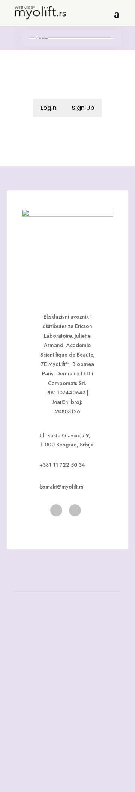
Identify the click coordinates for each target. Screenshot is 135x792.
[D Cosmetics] (67, 214)
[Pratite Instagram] (75, 510)
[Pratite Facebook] (56, 510)
